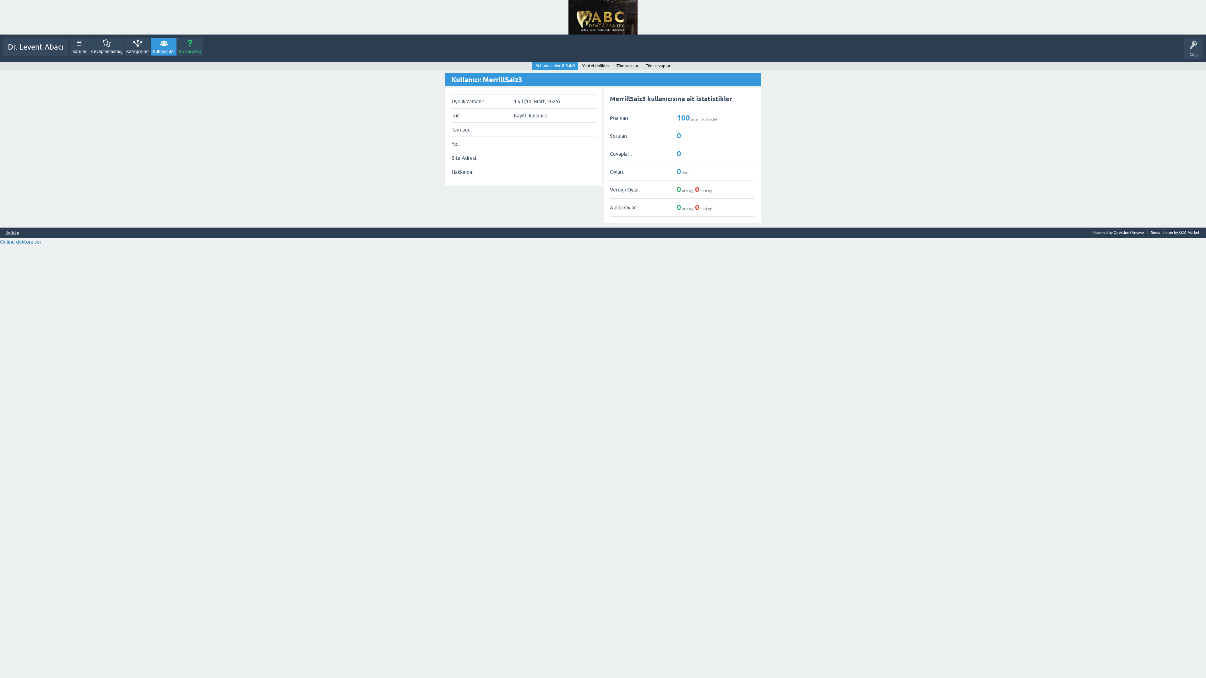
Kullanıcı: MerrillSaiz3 (555, 65)
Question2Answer (1129, 232)
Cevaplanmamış (106, 51)
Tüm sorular (627, 65)
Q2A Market (1189, 232)
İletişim (12, 233)
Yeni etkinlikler (595, 65)
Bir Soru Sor (190, 51)
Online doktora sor (20, 242)
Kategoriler (137, 51)
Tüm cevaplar (658, 65)
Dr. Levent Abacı (36, 47)
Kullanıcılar (164, 51)
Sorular (79, 51)
